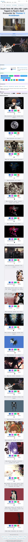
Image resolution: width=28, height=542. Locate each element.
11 (15, 349)
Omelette (16, 263)
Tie (21, 507)
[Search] (26, 1)
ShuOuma (14, 69)
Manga (8, 88)
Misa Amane (22, 88)
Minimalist (12, 507)
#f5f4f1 (16, 93)
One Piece (6, 89)
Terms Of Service (15, 536)
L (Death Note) (20, 201)
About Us (3, 536)
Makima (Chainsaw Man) (11, 265)
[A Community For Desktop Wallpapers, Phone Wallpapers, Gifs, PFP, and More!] (4, 5)
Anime (20, 86)
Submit (6, 2)
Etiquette (25, 536)
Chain (12, 483)
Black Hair (15, 483)
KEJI (16, 352)
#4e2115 (20, 93)
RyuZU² (16, 136)
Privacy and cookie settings (21, 538)
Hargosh (16, 242)
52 (15, 110)
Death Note (23, 86)
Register (15, 2)
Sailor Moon (18, 88)
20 (15, 218)
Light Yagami (16, 86)
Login (12, 2)
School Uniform (18, 507)
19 (15, 282)
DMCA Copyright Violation (12, 538)
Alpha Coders (3, 1)
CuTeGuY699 (16, 330)
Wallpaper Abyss (8, 5)
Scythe (6, 289)
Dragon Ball (11, 88)
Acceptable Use (20, 536)
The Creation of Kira (21, 5)
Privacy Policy (10, 536)
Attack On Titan (3, 89)
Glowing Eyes (8, 483)
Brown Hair (18, 483)
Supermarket (15, 159)
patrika (16, 373)
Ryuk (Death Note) (11, 86)
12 (15, 195)
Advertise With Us (5, 538)
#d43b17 (18, 93)
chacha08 (16, 157)
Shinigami (25, 88)
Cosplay (14, 88)
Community (9, 2)
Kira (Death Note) (5, 86)
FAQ (6, 536)
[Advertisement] (14, 58)
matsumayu (16, 285)
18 (15, 306)
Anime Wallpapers (14, 5)
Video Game (5, 88)
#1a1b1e (14, 93)
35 (15, 174)
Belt (15, 507)
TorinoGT (16, 178)
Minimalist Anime (14, 290)
